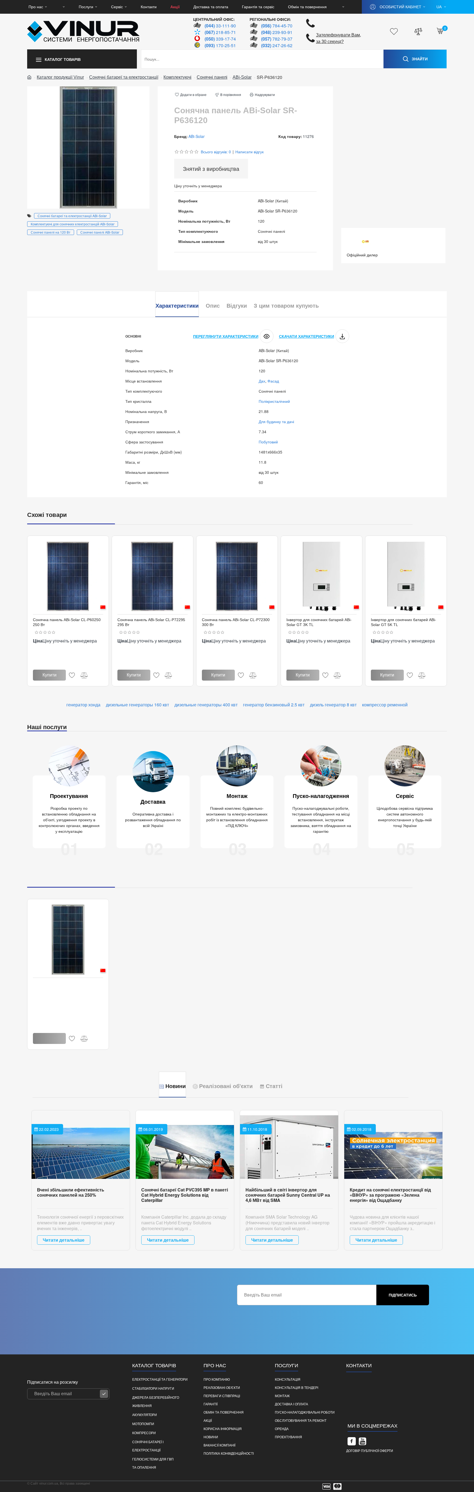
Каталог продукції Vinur (60, 77)
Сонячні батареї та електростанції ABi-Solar (72, 215)
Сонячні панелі (212, 77)
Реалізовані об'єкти (226, 1086)
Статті (274, 1086)
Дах (262, 381)
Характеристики (177, 306)
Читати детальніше (63, 1240)
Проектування (69, 796)
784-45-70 (276, 25)
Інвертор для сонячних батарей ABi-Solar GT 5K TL (403, 622)
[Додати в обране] (71, 675)
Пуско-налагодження (321, 796)
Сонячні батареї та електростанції (123, 77)
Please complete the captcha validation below (276, 1310)
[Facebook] (352, 1441)
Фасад (273, 381)
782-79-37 (276, 39)
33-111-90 (220, 25)
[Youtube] (363, 1441)
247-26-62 (276, 45)
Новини (175, 1086)
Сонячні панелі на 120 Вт (50, 232)
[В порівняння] (83, 675)
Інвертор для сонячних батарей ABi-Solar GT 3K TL (319, 622)
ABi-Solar (242, 77)
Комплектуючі (177, 77)
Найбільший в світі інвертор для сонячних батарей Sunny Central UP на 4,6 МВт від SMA (288, 1195)
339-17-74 (220, 39)
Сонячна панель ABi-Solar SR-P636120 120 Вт (68, 985)
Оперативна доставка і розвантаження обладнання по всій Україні (153, 820)
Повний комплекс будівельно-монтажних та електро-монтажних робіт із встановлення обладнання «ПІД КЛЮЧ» (237, 817)
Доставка (152, 802)
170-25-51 (220, 45)
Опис (213, 306)
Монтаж (237, 796)
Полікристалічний (274, 401)
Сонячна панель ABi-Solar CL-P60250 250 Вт (67, 622)
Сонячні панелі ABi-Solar (99, 232)
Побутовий (268, 442)
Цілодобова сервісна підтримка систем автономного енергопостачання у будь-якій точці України (405, 817)
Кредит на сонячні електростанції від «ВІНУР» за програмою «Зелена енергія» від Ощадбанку (390, 1195)
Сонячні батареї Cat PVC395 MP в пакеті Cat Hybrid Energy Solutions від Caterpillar (184, 1195)
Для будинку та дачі (276, 421)
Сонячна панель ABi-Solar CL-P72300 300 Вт (236, 622)
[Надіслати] (104, 1394)
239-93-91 (276, 32)
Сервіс (405, 796)
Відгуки (237, 306)
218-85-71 (220, 32)
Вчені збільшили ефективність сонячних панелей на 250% (70, 1192)
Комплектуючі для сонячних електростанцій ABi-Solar (72, 224)
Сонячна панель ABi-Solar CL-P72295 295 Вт (151, 622)
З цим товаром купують (286, 306)
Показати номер (367, 1405)
